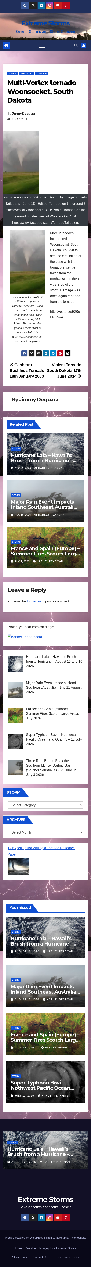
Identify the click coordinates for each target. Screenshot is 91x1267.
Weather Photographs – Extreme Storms (51, 1248)
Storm (12, 73)
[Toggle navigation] (42, 45)
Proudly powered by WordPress (24, 1237)
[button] (76, 45)
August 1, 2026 (26, 1047)
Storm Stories (20, 1257)
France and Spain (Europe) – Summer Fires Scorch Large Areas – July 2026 (45, 553)
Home (18, 1248)
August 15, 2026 (27, 999)
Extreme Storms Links (65, 1257)
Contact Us (40, 1257)
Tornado (41, 73)
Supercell (26, 73)
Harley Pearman (51, 468)
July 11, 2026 (25, 1095)
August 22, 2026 (27, 951)
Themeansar (77, 1237)
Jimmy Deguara (23, 113)
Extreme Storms (45, 23)
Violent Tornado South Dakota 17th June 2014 (64, 370)
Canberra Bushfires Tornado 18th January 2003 (27, 370)
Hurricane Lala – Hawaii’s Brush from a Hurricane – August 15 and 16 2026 (42, 460)
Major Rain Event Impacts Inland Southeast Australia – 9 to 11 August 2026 (45, 507)
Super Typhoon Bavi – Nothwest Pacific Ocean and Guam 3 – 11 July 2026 (42, 1088)
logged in (34, 601)
